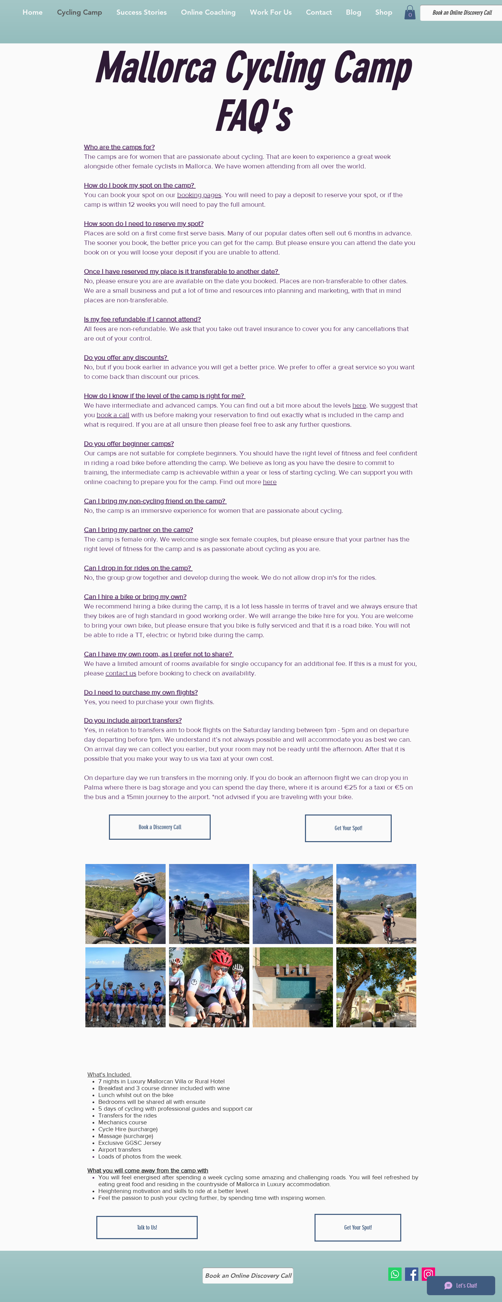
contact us (121, 673)
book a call (113, 415)
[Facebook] (411, 1274)
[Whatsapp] (395, 1274)
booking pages (199, 194)
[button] (410, 12)
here (359, 405)
